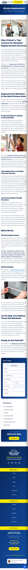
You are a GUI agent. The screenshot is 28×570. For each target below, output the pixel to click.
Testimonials (14, 490)
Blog (14, 486)
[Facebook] (8, 462)
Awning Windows (8, 419)
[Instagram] (12, 462)
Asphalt (6, 412)
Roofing (14, 504)
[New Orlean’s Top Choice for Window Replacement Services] (1, 2)
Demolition (14, 513)
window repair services (17, 270)
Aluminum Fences (8, 409)
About (14, 477)
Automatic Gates (8, 416)
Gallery (14, 482)
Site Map (10, 558)
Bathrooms (7, 425)
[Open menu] (25, 2)
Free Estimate (18, 2)
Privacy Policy (17, 558)
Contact (14, 494)
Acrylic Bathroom (8, 406)
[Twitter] (15, 462)
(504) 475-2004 (14, 434)
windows (20, 321)
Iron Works (14, 521)
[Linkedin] (19, 462)
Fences (14, 509)
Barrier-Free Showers (9, 422)
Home (14, 473)
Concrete (14, 517)
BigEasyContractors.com (17, 555)
